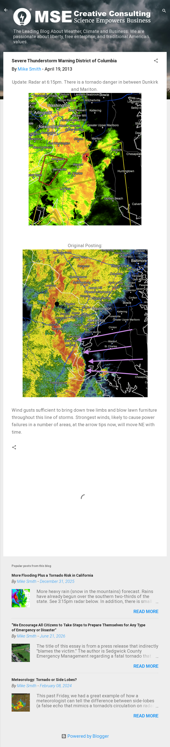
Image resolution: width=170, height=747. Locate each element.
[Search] (164, 11)
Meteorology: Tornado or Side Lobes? (44, 679)
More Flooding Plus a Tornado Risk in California (52, 575)
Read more (146, 611)
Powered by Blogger (87, 736)
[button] (155, 61)
